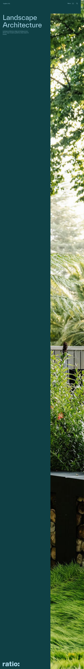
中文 (9, 3)
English (5, 3)
